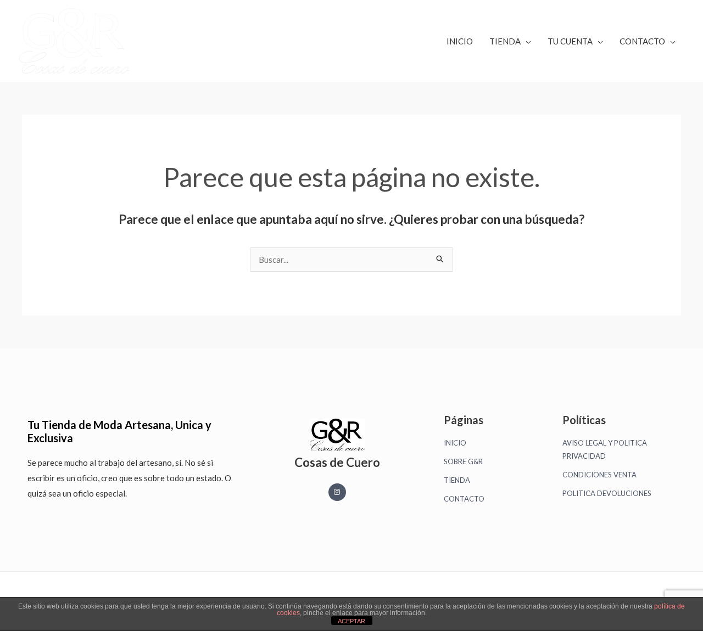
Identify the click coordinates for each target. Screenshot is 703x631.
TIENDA (505, 41)
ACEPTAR (351, 621)
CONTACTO (642, 41)
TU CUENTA (570, 41)
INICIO (460, 41)
